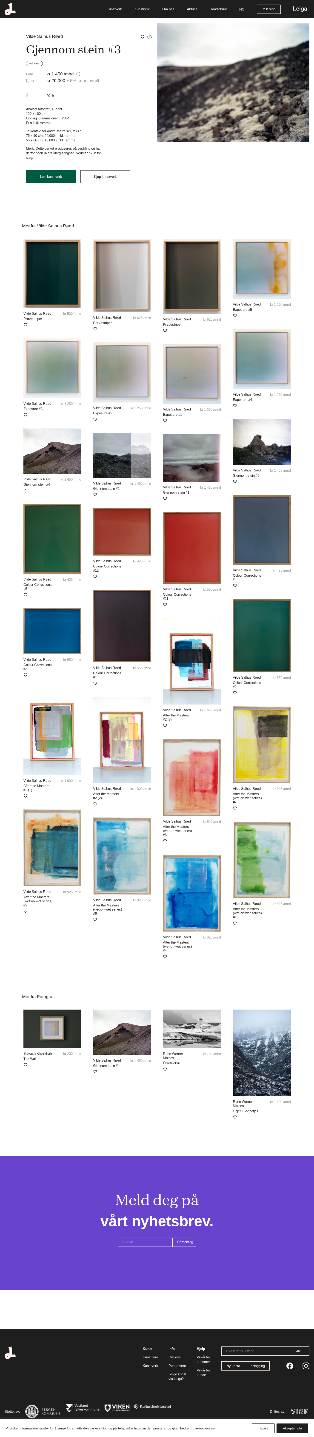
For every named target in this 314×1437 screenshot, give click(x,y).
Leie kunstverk (51, 177)
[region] (157, 1428)
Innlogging (257, 1366)
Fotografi (34, 63)
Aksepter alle (292, 1428)
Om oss (168, 9)
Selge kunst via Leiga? (177, 1376)
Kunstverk (114, 9)
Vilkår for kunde (203, 1372)
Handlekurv (218, 9)
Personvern (177, 1366)
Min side (269, 9)
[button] (242, 9)
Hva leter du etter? (240, 1351)
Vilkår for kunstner (203, 1359)
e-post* (128, 1242)
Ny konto (233, 1366)
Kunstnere (142, 9)
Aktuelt (192, 9)
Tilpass (263, 1428)
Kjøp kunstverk (105, 177)
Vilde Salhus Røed (44, 36)
